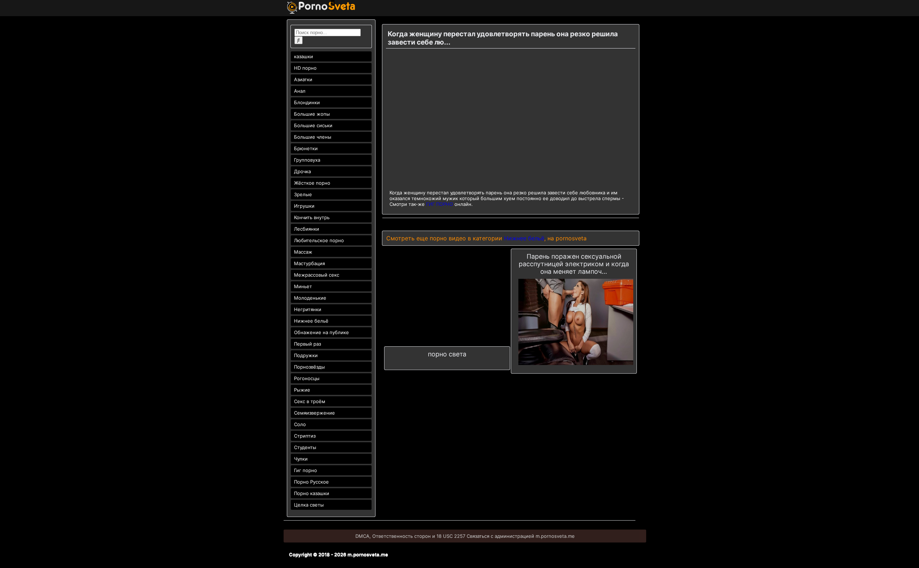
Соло (300, 424)
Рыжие (302, 390)
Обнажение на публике (321, 332)
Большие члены (312, 137)
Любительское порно (319, 240)
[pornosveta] (321, 12)
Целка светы (309, 505)
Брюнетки (306, 148)
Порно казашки (311, 493)
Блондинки (307, 102)
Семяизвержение (314, 413)
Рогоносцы (306, 378)
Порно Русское (311, 482)
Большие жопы (312, 114)
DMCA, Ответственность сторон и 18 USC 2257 (410, 536)
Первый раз (307, 344)
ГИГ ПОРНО (439, 204)
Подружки (306, 355)
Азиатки (303, 79)
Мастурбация (309, 263)
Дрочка (302, 171)
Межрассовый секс (316, 275)
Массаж (303, 252)
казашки (303, 56)
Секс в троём (309, 401)
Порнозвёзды (309, 367)
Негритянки (307, 309)
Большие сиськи (313, 125)
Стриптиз (305, 436)
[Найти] (298, 40)
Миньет (303, 286)
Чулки (301, 459)
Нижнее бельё (311, 321)
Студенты (305, 447)
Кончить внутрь (312, 217)
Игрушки (304, 206)
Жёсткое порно (312, 183)
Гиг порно (305, 470)
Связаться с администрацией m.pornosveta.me (521, 536)
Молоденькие (310, 298)
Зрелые (303, 194)
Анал (299, 91)
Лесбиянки (306, 229)
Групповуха (307, 160)
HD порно (305, 68)
